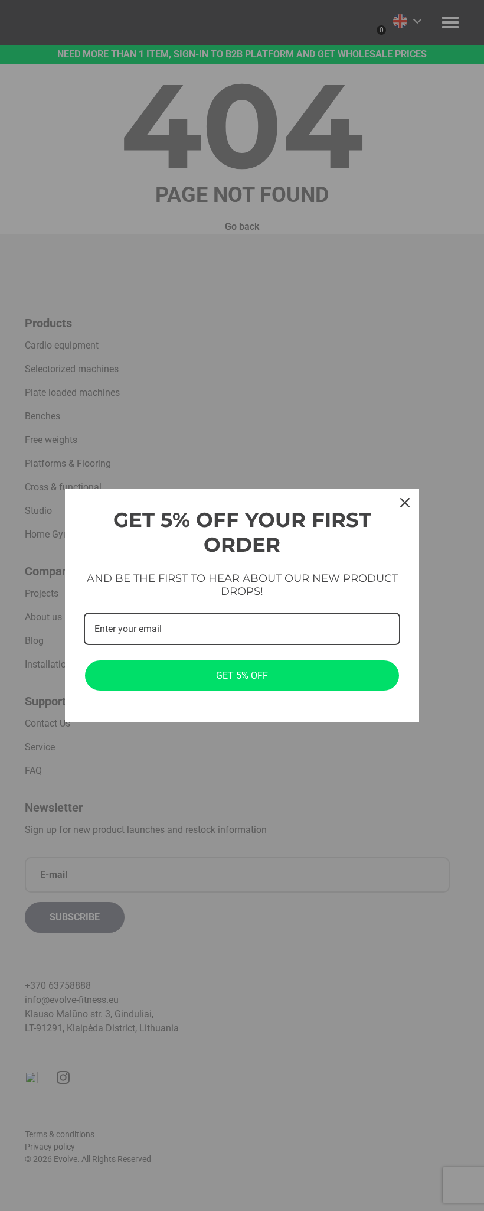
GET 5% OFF (242, 675)
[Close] (405, 503)
